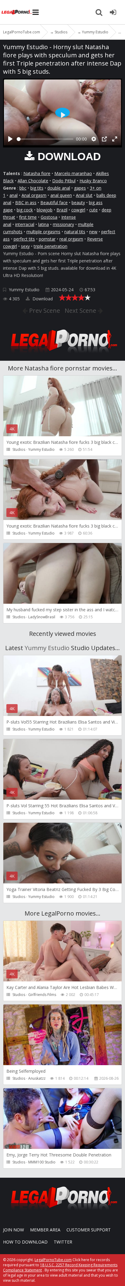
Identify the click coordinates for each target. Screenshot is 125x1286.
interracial (24, 224)
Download (42, 299)
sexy (25, 246)
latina (43, 224)
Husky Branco (93, 181)
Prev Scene (44, 310)
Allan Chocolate (33, 181)
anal (13, 195)
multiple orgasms (43, 232)
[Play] (10, 139)
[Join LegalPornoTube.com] (113, 12)
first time (28, 217)
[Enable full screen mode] (115, 139)
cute (93, 210)
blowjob (44, 210)
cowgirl (78, 210)
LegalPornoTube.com (17, 12)
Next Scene (81, 310)
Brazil (61, 210)
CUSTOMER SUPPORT (88, 1230)
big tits (36, 188)
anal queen (61, 195)
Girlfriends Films (42, 994)
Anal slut (84, 195)
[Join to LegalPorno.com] (62, 355)
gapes (80, 188)
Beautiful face (54, 202)
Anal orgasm (34, 195)
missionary (63, 224)
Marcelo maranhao (73, 173)
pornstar (47, 239)
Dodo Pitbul (64, 181)
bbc (22, 188)
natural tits (74, 232)
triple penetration (50, 246)
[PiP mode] (104, 139)
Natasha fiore (36, 173)
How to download (25, 1242)
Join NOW (13, 1230)
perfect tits (24, 239)
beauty (78, 202)
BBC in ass (25, 202)
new (93, 232)
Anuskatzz (37, 1078)
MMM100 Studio (42, 1162)
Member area (45, 1230)
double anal (58, 188)
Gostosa (49, 217)
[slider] (45, 139)
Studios (18, 449)
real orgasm (71, 239)
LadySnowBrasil (41, 616)
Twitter (63, 1242)
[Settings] (94, 139)
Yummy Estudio (24, 289)
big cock (25, 210)
